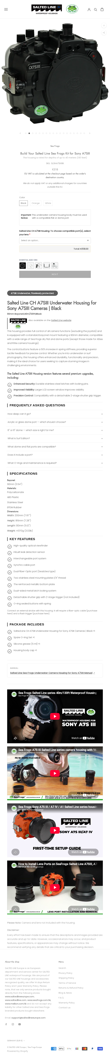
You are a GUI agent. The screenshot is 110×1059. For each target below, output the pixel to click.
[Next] (89, 133)
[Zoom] (103, 25)
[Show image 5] (39, 133)
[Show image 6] (43, 133)
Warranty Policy (67, 1002)
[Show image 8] (50, 133)
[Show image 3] (32, 133)
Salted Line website (61, 320)
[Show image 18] (84, 133)
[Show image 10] (56, 133)
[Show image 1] (25, 133)
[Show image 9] (53, 133)
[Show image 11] (60, 133)
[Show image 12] (63, 133)
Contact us (64, 1007)
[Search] (95, 9)
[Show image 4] (36, 133)
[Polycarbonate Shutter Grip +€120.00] (38, 265)
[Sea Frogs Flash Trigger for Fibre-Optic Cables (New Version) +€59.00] (54, 265)
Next (55, 274)
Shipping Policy (66, 977)
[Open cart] (102, 9)
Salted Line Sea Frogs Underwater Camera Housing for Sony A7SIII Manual (51, 673)
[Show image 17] (80, 133)
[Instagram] (13, 1024)
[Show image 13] (67, 133)
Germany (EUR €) (14, 1040)
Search (62, 968)
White (48, 203)
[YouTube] (19, 1024)
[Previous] (20, 133)
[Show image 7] (46, 133)
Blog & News (65, 992)
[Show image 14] (70, 133)
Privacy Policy (65, 973)
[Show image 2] (29, 133)
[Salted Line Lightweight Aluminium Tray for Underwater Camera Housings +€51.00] (46, 265)
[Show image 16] (77, 133)
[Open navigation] (6, 9)
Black (23, 203)
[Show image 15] (74, 133)
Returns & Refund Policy (71, 987)
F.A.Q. (61, 997)
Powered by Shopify (17, 1051)
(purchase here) (41, 613)
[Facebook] (6, 1024)
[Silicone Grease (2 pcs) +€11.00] (30, 265)
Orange (36, 203)
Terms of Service (67, 982)
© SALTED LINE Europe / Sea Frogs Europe (24, 1047)
